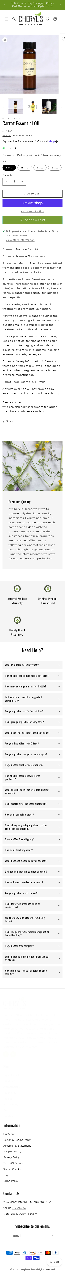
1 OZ (40, 167)
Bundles (8, 1116)
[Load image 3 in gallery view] (49, 106)
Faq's (6, 1175)
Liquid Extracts (11, 1075)
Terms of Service (13, 1163)
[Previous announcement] (4, 4)
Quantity (7, 175)
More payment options (32, 211)
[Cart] (55, 19)
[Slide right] (61, 107)
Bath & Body (10, 1104)
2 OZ (55, 167)
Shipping (6, 135)
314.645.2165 (19, 1207)
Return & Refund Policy (17, 1139)
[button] (6, 19)
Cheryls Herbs (26, 1269)
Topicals (7, 1098)
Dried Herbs (10, 1081)
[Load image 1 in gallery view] (15, 106)
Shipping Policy (12, 1151)
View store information (20, 239)
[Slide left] (3, 107)
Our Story (8, 1134)
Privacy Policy (11, 1157)
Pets (6, 1110)
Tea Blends (9, 1092)
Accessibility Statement (17, 1145)
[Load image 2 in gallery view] (32, 106)
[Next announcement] (60, 4)
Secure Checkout (13, 1169)
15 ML (24, 167)
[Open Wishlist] (47, 19)
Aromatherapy (11, 1086)
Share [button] (10, 421)
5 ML (9, 167)
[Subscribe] (51, 1236)
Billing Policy (10, 1180)
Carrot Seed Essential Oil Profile (24, 381)
